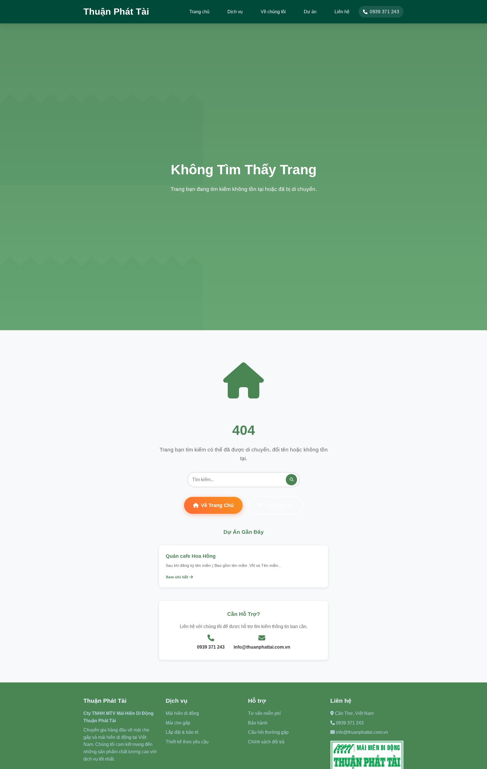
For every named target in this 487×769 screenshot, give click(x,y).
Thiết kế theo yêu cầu (187, 741)
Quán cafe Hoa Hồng (191, 556)
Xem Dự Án (279, 505)
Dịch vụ (235, 11)
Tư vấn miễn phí (264, 713)
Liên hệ (342, 11)
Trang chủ (199, 11)
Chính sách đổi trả (266, 741)
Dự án (310, 11)
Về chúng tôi (273, 11)
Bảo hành (257, 722)
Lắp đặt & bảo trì (182, 732)
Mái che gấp (178, 722)
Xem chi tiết (177, 577)
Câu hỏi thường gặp (268, 732)
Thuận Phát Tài (116, 11)
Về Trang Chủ (217, 505)
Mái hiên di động (182, 713)
